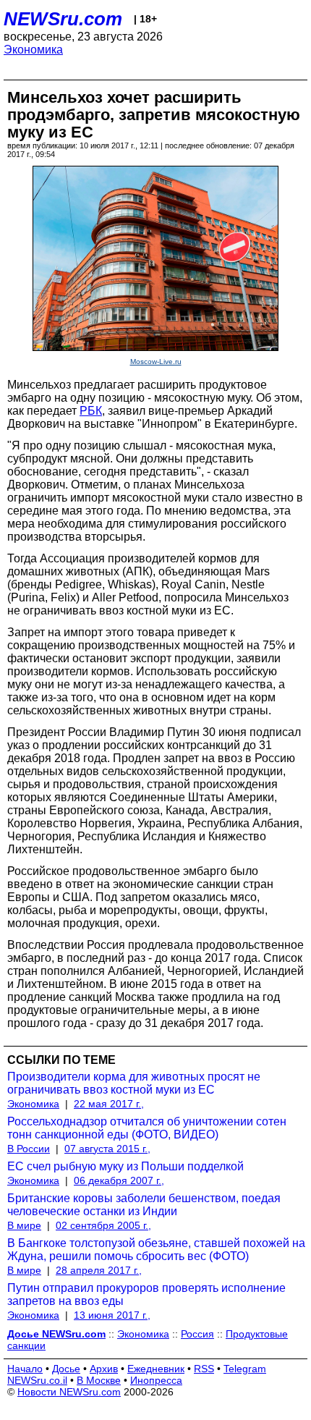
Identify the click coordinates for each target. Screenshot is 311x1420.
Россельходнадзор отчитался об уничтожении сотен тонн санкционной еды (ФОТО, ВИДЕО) (146, 1128)
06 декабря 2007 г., (119, 1180)
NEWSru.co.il (37, 1380)
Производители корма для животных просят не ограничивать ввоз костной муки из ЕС (133, 1083)
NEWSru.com (63, 19)
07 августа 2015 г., (107, 1148)
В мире (24, 1225)
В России (28, 1148)
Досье (66, 1368)
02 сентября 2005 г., (103, 1225)
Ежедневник (155, 1368)
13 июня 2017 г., (112, 1315)
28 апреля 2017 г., (99, 1270)
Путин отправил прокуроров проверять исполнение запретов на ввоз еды (146, 1294)
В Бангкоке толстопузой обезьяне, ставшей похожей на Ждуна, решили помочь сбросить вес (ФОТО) (156, 1249)
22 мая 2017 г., (109, 1104)
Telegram (244, 1368)
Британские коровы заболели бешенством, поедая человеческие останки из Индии (144, 1204)
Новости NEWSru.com (69, 1392)
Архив (104, 1368)
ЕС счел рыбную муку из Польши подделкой (125, 1166)
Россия (197, 1334)
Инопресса (156, 1380)
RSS (204, 1368)
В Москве (99, 1380)
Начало (25, 1368)
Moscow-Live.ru (156, 361)
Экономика (33, 49)
